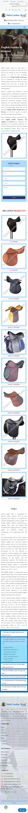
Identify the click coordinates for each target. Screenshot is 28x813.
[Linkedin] (16, 10)
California (8, 627)
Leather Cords (5, 757)
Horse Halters (20, 1)
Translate (24, 6)
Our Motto (4, 741)
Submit (14, 197)
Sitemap (3, 732)
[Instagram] (13, 10)
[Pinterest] (19, 10)
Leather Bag (4, 765)
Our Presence (4, 735)
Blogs (2, 738)
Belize (10, 569)
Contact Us (4, 743)
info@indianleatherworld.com (15, 20)
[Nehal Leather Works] (14, 15)
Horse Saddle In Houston (12, 55)
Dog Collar (4, 760)
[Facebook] (6, 10)
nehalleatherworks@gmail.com (12, 784)
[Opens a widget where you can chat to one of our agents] (22, 810)
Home (2, 55)
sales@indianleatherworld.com (12, 781)
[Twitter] (9, 10)
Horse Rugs (13, 1)
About (3, 730)
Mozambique (15, 627)
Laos (7, 569)
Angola (15, 569)
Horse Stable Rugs (6, 763)
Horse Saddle (5, 1)
